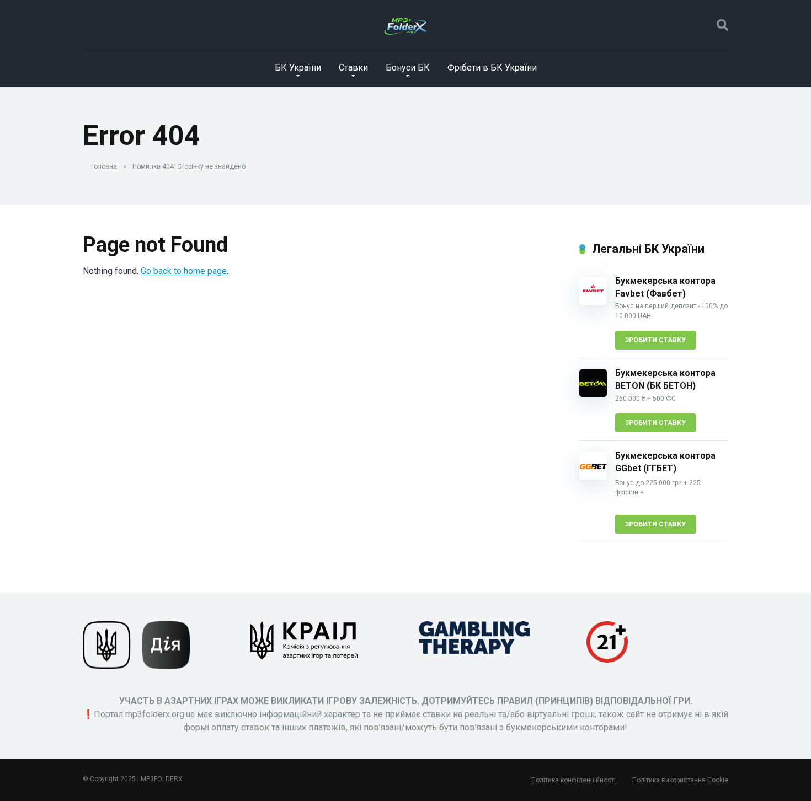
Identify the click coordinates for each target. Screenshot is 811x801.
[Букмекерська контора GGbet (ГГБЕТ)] (593, 476)
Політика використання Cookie (680, 780)
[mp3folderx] (405, 25)
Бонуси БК (408, 67)
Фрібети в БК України (492, 67)
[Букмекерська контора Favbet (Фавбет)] (593, 302)
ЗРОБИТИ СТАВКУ (655, 340)
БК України (298, 67)
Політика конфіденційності (573, 780)
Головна (104, 166)
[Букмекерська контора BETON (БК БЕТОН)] (593, 394)
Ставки (353, 67)
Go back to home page (184, 271)
